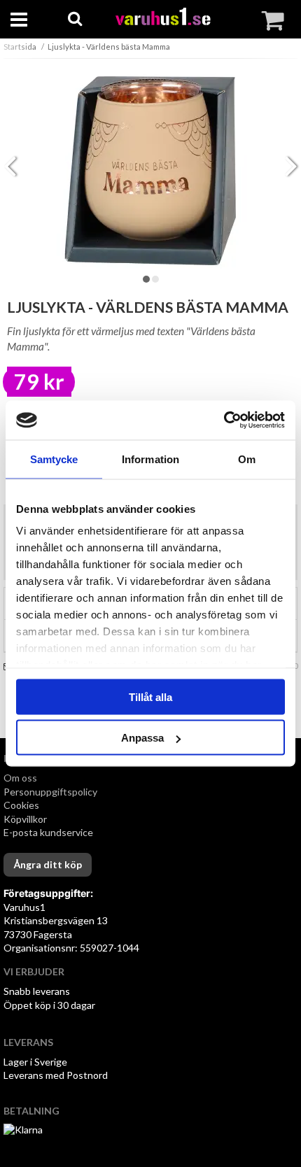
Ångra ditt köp (47, 864)
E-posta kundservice (49, 832)
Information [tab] (150, 459)
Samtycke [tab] (54, 459)
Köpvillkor (25, 819)
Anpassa (142, 738)
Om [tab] (246, 459)
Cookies (21, 805)
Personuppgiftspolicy (50, 792)
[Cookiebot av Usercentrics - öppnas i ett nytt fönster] (223, 420)
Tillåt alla (150, 696)
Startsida (20, 46)
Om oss (20, 778)
